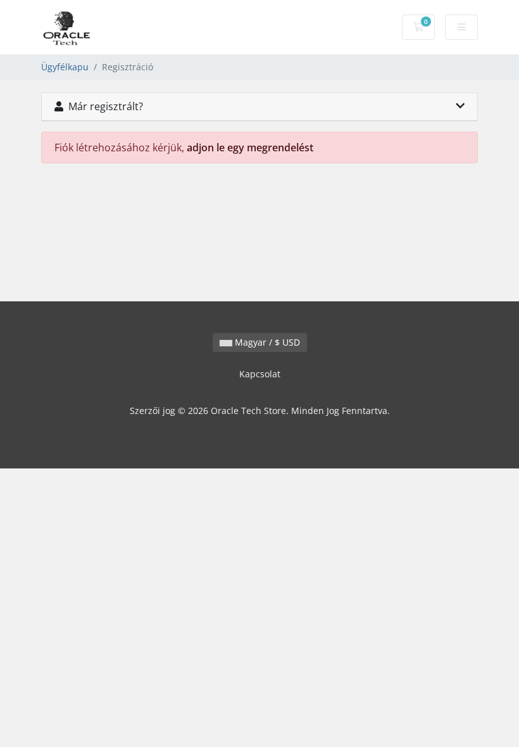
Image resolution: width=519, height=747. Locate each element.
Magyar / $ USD (266, 342)
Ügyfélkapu (65, 67)
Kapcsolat (259, 374)
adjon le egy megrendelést (250, 147)
